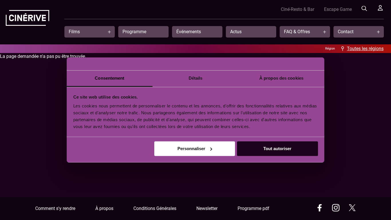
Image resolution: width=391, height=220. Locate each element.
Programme (134, 31)
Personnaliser (191, 148)
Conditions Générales (154, 208)
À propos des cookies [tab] (281, 78)
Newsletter (207, 208)
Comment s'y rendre (55, 208)
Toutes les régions (365, 48)
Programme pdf (253, 208)
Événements (188, 31)
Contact (346, 31)
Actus (236, 31)
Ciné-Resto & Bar (297, 9)
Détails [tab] (196, 78)
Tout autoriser (277, 148)
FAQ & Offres (297, 31)
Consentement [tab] (109, 78)
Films (74, 31)
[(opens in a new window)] (319, 208)
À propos (104, 208)
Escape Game (338, 9)
